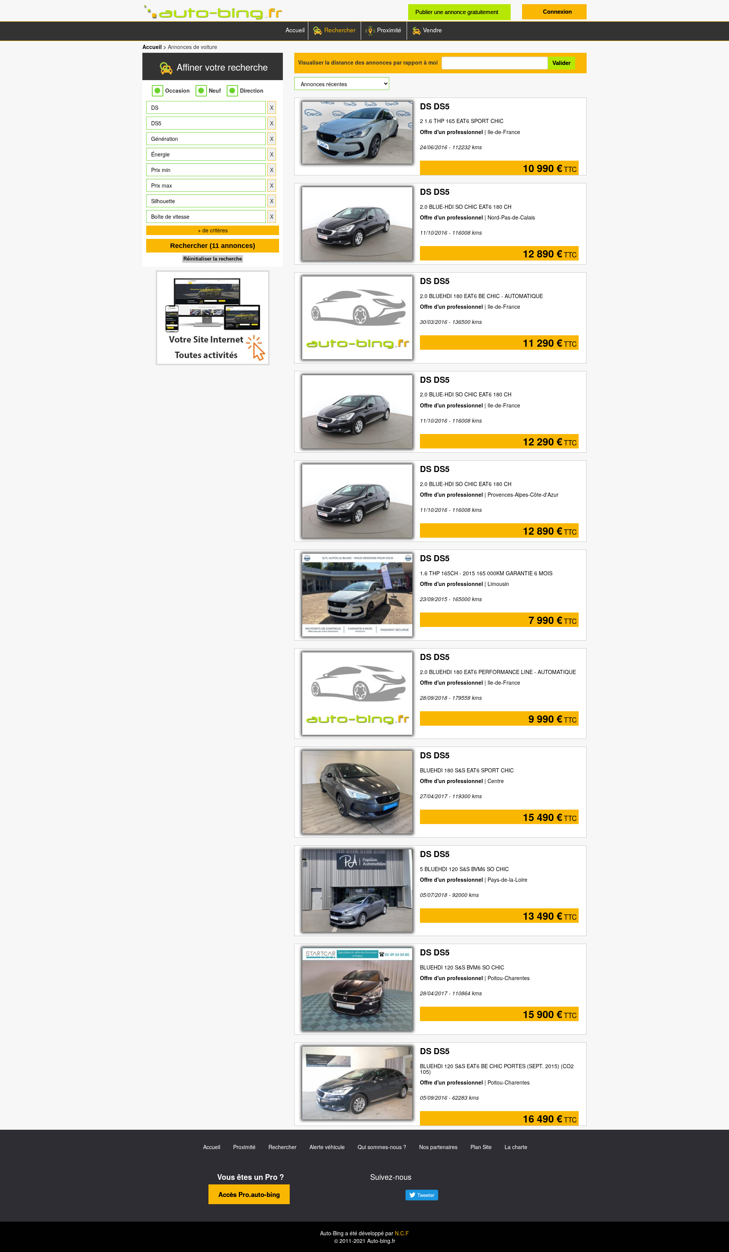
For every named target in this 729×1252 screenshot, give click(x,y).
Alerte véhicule (327, 1147)
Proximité (388, 29)
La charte (516, 1147)
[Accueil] (212, 12)
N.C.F (402, 1233)
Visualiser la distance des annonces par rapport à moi (368, 62)
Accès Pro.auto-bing (249, 1194)
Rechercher (339, 29)
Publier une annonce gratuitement (456, 12)
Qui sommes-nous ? (382, 1147)
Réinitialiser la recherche (212, 259)
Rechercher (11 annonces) (212, 245)
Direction (252, 90)
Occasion (177, 90)
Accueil (295, 29)
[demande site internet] (212, 317)
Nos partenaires (438, 1147)
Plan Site (481, 1147)
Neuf (215, 90)
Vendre (431, 29)
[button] (206, 107)
